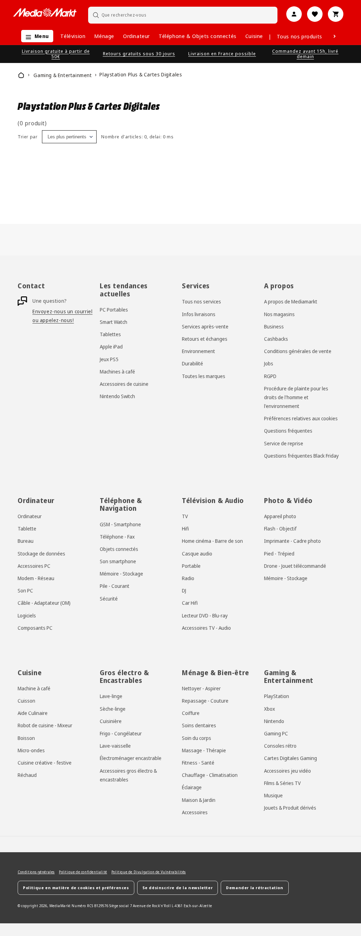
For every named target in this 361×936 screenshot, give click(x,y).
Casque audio (197, 553)
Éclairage (192, 787)
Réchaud (27, 775)
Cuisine (254, 35)
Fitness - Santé (198, 762)
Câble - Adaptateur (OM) (44, 602)
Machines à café (117, 371)
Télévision (72, 35)
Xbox (269, 708)
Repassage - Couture (205, 700)
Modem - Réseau (36, 578)
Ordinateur (136, 35)
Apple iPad (111, 346)
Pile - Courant (114, 586)
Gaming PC (276, 733)
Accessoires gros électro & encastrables (128, 775)
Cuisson (26, 700)
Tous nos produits (299, 36)
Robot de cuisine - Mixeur (45, 725)
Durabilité (192, 363)
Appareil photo (280, 516)
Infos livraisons (198, 314)
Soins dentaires (199, 725)
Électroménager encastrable (130, 758)
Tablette (27, 528)
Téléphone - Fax (117, 536)
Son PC (25, 590)
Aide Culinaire (33, 713)
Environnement (198, 351)
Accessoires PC (34, 566)
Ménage (104, 35)
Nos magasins (279, 314)
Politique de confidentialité (83, 871)
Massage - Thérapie (204, 750)
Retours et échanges (204, 338)
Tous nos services (201, 301)
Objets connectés (119, 549)
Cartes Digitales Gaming (290, 758)
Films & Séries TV (282, 783)
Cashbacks (276, 338)
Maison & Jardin (198, 800)
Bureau (25, 541)
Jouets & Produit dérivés (290, 807)
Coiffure (191, 713)
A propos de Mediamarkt (290, 301)
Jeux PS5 (109, 359)
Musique (273, 795)
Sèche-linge (113, 708)
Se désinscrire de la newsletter (177, 887)
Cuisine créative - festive (45, 762)
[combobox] (182, 15)
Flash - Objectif (280, 528)
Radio (188, 578)
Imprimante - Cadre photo (292, 541)
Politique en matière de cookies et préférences (76, 887)
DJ (184, 590)
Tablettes (110, 334)
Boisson (26, 738)
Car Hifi (190, 602)
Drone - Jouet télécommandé (295, 566)
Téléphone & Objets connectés (198, 35)
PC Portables (114, 309)
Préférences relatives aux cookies (301, 418)
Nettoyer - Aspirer (201, 688)
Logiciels (27, 615)
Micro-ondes (31, 750)
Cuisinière (111, 721)
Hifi (185, 528)
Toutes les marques (203, 376)
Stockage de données (41, 553)
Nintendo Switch (117, 396)
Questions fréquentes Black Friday (301, 455)
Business (274, 326)
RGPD (270, 376)
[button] (35, 36)
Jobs (268, 363)
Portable (191, 566)
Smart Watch (113, 322)
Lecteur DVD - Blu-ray (205, 615)
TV (185, 516)
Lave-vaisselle (115, 745)
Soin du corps (196, 738)
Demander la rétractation (254, 887)
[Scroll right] (334, 36)
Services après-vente (205, 326)
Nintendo (274, 721)
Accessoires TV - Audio (206, 627)
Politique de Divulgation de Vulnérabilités (148, 871)
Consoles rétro (280, 745)
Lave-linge (111, 696)
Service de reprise (283, 443)
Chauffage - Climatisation (210, 775)
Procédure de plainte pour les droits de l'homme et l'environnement (296, 397)
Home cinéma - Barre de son (212, 541)
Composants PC (35, 627)
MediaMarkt (60, 905)
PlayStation (276, 696)
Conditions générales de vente (297, 351)
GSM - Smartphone (120, 524)
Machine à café (34, 688)
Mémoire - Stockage (121, 573)
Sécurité (109, 598)
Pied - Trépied (279, 553)
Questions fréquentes (288, 430)
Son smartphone (118, 561)
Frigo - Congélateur (121, 733)
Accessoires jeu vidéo (287, 770)
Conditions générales (36, 871)
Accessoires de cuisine (124, 384)
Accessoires (195, 812)
